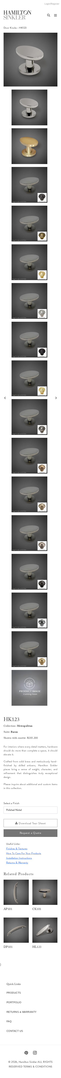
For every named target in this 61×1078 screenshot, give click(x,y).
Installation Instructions (19, 858)
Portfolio (14, 1002)
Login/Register (51, 5)
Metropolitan (25, 726)
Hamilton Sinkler (28, 1062)
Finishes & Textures (16, 849)
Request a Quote (30, 833)
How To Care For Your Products (23, 853)
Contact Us (15, 1031)
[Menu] (55, 15)
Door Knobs (10, 28)
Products (14, 992)
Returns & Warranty (17, 863)
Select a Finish (11, 803)
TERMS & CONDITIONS (37, 1067)
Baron (14, 732)
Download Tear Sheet (32, 823)
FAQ (9, 1021)
